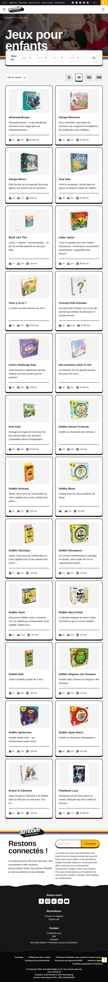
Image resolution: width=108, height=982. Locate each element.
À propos (54, 939)
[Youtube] (87, 2)
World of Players (60, 2)
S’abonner (90, 843)
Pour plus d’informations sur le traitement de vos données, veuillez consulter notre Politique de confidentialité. (77, 875)
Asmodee (19, 957)
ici (80, 862)
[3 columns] (69, 77)
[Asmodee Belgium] (16, 9)
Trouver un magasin (47, 2)
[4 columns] (79, 77)
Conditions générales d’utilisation (87, 964)
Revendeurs (54, 911)
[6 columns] (99, 77)
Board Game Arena (34, 2)
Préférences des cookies (39, 957)
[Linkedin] (84, 2)
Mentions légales (95, 960)
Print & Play (23, 2)
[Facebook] (73, 2)
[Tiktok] (80, 2)
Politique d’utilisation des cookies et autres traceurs (79, 957)
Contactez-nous (54, 933)
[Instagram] (76, 2)
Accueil (4, 2)
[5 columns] (89, 77)
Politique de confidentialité (37, 960)
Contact (54, 928)
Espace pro (54, 919)
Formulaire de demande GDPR (68, 960)
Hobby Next (13, 2)
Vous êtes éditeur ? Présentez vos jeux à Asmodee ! (54, 942)
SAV (54, 936)
